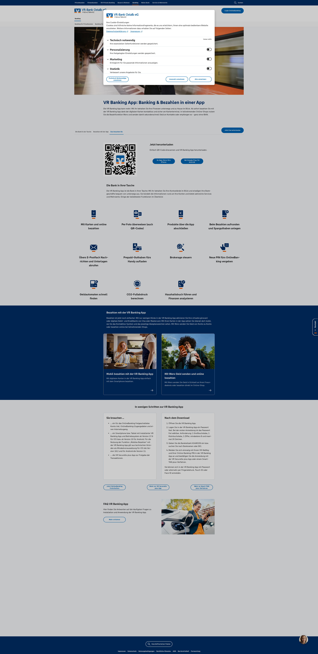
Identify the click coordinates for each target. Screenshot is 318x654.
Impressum (135, 31)
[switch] (209, 49)
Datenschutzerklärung (116, 31)
